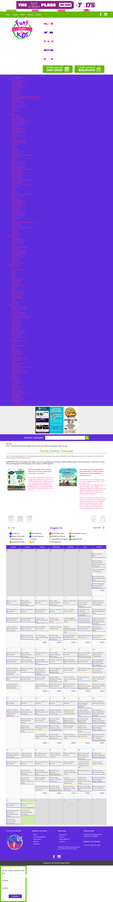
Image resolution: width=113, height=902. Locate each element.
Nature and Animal (17, 291)
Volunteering (15, 303)
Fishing (14, 146)
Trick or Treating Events (18, 404)
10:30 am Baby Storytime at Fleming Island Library (55, 637)
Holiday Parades (16, 390)
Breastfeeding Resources (19, 201)
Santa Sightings (16, 397)
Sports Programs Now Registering (21, 367)
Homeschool (15, 89)
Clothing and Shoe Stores (19, 312)
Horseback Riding (17, 355)
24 (22, 750)
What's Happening (13, 378)
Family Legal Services (18, 118)
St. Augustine (61, 10)
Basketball (15, 342)
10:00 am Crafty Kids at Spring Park (56, 627)
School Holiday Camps (18, 77)
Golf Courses (15, 153)
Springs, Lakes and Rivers (19, 181)
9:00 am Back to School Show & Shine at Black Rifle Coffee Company (99, 712)
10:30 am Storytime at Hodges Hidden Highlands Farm (56, 670)
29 (93, 750)
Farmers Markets (17, 321)
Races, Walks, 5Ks (58, 533)
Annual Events (16, 379)
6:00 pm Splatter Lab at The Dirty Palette (98, 787)
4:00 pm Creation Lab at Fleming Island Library (27, 720)
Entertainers (15, 249)
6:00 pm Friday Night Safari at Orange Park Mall (84, 788)
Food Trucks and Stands (19, 252)
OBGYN (14, 220)
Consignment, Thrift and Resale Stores (23, 316)
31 (22, 800)
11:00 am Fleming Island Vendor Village (98, 771)
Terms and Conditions (39, 837)
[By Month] (11, 519)
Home (8, 14)
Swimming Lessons (17, 371)
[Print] (93, 519)
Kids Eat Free (16, 326)
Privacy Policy (37, 839)
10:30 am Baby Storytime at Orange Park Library (27, 711)
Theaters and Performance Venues (22, 185)
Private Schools (16, 100)
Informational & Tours (78, 533)
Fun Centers (15, 150)
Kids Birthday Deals (17, 256)
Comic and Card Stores (18, 314)
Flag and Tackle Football (19, 346)
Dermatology (15, 208)
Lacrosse (14, 356)
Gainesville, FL (63, 834)
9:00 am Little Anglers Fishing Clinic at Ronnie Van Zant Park (84, 654)
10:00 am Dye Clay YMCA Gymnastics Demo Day (55, 755)
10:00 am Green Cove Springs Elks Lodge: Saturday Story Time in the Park (99, 621)
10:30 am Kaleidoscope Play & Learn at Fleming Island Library (69, 780)
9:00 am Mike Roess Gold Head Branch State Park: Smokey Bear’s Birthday (98, 662)
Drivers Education (17, 280)
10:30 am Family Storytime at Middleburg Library (55, 720)
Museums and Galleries (18, 162)
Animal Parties (16, 238)
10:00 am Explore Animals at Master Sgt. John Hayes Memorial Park (84, 712)
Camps (10, 75)
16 (7, 698)
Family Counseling (17, 211)
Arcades (14, 137)
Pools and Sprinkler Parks (19, 167)
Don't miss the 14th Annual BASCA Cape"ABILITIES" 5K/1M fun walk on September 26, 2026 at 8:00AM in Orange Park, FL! (92, 472)
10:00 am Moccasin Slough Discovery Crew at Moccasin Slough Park (83, 756)
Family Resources (13, 114)
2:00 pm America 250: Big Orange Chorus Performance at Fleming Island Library (99, 737)
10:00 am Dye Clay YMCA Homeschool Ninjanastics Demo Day (83, 764)
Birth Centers (15, 197)
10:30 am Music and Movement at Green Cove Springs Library (84, 620)
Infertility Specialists (17, 217)
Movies (14, 160)
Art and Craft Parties (17, 240)
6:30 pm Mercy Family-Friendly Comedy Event (11, 821)
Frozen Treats (16, 323)
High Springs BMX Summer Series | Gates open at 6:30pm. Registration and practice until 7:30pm (40, 471)
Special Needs (36, 533)
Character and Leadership (19, 270)
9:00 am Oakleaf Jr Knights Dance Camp (99, 702)
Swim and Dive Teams (18, 369)
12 (50, 649)
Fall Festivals (15, 383)
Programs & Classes (14, 264)
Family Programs (16, 282)
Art (13, 268)
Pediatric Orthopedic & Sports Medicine (23, 227)
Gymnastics (15, 349)
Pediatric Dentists (17, 226)
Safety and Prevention (18, 295)
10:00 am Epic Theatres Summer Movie (55, 620)
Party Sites (15, 259)
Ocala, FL (62, 837)
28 (79, 750)
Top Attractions (16, 187)
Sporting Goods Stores (18, 333)
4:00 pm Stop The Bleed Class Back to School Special (12, 628)
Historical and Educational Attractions (22, 155)
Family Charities (16, 116)
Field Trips (15, 144)
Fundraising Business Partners (20, 121)
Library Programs (37, 536)
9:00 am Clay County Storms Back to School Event (99, 578)
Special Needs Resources (19, 128)
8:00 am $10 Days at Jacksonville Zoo (41, 610)
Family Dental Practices (18, 213)
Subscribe (15, 896)
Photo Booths (15, 261)
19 (50, 698)
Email (3, 873)
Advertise (30, 14)
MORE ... (103, 590)
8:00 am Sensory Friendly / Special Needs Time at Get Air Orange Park (99, 563)
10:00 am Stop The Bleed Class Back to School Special (98, 602)
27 (65, 750)
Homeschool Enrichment (19, 286)
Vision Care (15, 233)
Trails (13, 190)
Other (73, 536)
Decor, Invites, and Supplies (19, 247)
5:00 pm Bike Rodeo (84, 770)
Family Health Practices (18, 215)
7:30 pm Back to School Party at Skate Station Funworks (84, 686)
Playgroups (15, 127)
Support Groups (16, 130)
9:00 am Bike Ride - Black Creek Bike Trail (70, 660)
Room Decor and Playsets (19, 330)
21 (79, 698)
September (97, 528)
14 (79, 649)
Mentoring (15, 287)
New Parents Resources (18, 125)
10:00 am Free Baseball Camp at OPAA (98, 628)
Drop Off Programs (17, 84)
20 (65, 698)
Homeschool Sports (17, 353)
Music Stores (15, 328)
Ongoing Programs (18, 542)
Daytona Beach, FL (64, 839)
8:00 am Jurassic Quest (97, 554)
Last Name (5, 888)
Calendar (15, 14)
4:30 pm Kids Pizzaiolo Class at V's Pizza (27, 627)
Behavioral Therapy (17, 196)
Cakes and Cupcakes (18, 241)
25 (36, 750)
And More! (62, 841)
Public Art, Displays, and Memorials (22, 169)
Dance (14, 277)
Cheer (13, 344)
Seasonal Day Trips (17, 399)
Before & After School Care (19, 81)
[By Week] (20, 519)
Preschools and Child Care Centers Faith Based (25, 97)
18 (36, 698)
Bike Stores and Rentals (18, 309)
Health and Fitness (17, 351)
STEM (13, 300)
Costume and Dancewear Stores (21, 317)
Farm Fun (14, 385)
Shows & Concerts (18, 536)
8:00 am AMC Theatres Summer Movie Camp (26, 602)
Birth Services (16, 199)
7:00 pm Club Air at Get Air (83, 678)
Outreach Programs (17, 293)
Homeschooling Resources (19, 123)
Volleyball (14, 376)
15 (93, 649)
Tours (13, 188)
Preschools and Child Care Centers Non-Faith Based (26, 98)
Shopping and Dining (14, 305)
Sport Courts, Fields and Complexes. (22, 180)
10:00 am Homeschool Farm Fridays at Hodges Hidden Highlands (84, 603)
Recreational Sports (17, 174)
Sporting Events (17, 539)
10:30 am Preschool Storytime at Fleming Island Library (55, 711)
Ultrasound (15, 231)
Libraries (14, 158)
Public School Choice (18, 102)
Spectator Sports (16, 178)
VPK (13, 112)
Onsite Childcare (16, 95)
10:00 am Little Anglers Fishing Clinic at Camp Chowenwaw (99, 720)
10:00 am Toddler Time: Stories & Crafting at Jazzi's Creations (40, 671)
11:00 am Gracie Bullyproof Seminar (98, 762)
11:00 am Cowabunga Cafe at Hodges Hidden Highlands (99, 727)
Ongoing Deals (16, 395)
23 (7, 750)
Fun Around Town (13, 134)
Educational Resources (18, 86)
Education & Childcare (14, 79)
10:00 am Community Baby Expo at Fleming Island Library (99, 686)
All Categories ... (57, 542)
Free (33, 542)
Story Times (15, 302)
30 (7, 800)
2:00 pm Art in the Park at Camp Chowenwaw (83, 720)
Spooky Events (16, 402)
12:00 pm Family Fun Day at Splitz (13, 610)
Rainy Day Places (17, 171)
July (13, 528)
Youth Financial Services (19, 132)
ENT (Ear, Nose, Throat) (19, 210)
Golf (13, 348)
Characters (15, 245)
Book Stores (15, 310)
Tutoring (14, 109)
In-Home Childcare (17, 91)
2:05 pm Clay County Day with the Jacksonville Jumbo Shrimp (13, 813)
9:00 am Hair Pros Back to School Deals (27, 660)
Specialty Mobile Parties (18, 263)
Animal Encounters (17, 135)
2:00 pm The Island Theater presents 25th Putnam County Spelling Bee (13, 671)
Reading (14, 104)
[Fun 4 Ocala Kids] (22, 29)
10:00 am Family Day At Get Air (27, 610)
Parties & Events (13, 236)
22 (93, 698)
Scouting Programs (17, 296)
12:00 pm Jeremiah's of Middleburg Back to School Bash (13, 755)
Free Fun (14, 148)
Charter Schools (16, 82)
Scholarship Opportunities (19, 105)
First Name (5, 880)
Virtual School (16, 111)
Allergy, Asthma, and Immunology (21, 194)
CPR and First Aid (17, 206)
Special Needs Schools (18, 107)
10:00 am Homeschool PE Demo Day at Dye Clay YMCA (42, 727)
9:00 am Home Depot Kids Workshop (99, 570)
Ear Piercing (15, 319)
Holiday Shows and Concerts (20, 393)
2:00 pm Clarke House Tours (13, 678)
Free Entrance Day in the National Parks (41, 754)
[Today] (29, 519)
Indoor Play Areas (17, 157)
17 (22, 698)
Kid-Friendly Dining (17, 325)
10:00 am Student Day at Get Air (56, 610)
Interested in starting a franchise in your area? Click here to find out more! (69, 848)
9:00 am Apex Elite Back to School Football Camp (98, 654)
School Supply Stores (18, 332)
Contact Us (36, 844)
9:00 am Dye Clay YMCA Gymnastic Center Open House (69, 711)
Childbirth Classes (17, 203)
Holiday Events (16, 388)
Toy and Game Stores (18, 337)
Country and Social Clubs (19, 141)
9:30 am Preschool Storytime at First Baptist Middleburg (69, 720)
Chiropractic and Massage (19, 204)
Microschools (15, 93)
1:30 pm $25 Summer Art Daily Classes (13, 619)
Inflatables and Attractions (19, 254)
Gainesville (87, 10)
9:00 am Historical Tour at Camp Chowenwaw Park (98, 670)
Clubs (13, 272)
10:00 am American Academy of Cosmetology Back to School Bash (84, 612)
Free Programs (16, 284)
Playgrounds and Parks (18, 165)
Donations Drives (16, 381)
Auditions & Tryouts (58, 536)
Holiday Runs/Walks (17, 392)
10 (22, 649)
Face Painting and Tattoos (19, 250)
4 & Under (15, 266)
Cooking (14, 273)
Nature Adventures (17, 164)
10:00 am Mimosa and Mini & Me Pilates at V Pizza (99, 611)
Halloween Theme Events (19, 386)
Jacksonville (35, 10)
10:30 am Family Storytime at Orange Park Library (69, 788)
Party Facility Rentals (18, 257)
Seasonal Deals (16, 401)
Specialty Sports (16, 365)
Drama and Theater (17, 279)
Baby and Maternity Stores (19, 307)
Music (13, 289)
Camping (14, 139)
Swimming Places (17, 183)
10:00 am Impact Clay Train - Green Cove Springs (99, 678)
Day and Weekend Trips (18, 143)
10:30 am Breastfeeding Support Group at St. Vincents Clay (70, 629)
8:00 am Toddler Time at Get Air (42, 601)
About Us (35, 841)
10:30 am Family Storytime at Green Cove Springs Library (56, 727)
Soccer (14, 362)
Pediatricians (15, 229)
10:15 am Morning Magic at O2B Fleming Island (70, 620)
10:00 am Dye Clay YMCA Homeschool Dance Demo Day (26, 755)
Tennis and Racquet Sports (19, 372)
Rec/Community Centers (19, 173)
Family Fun (15, 533)
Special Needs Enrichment (19, 298)
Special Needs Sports (18, 363)
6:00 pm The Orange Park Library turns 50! (27, 636)
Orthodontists (15, 224)
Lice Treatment (16, 219)
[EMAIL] (103, 519)
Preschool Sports (16, 360)
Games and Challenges (18, 151)
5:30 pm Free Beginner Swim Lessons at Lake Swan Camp (27, 728)
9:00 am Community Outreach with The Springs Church (98, 585)
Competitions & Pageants (60, 539)
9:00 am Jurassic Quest (12, 601)
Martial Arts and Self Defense (20, 358)
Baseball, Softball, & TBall (19, 340)
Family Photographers (18, 120)
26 (50, 750)
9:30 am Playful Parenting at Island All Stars (42, 620)
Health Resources (13, 192)
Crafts (13, 275)
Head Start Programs (18, 88)
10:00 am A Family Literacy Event (98, 636)
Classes (34, 539)
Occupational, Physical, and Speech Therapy (24, 222)
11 (36, 649)
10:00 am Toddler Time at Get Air (69, 610)
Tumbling (14, 374)
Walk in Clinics (16, 234)
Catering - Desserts (17, 243)
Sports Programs (13, 339)
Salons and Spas (16, 176)
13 (65, 649)
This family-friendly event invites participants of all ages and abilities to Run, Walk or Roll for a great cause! (92, 487)
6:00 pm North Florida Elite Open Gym (84, 636)
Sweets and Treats (17, 335)
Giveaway (38, 14)
